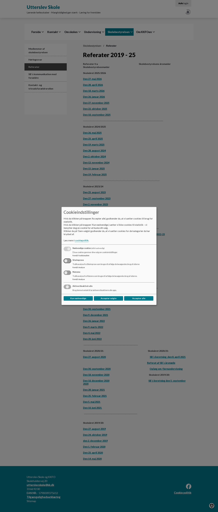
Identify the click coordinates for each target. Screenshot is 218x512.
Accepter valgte (108, 298)
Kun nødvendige (78, 298)
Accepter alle (138, 298)
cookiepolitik (82, 240)
